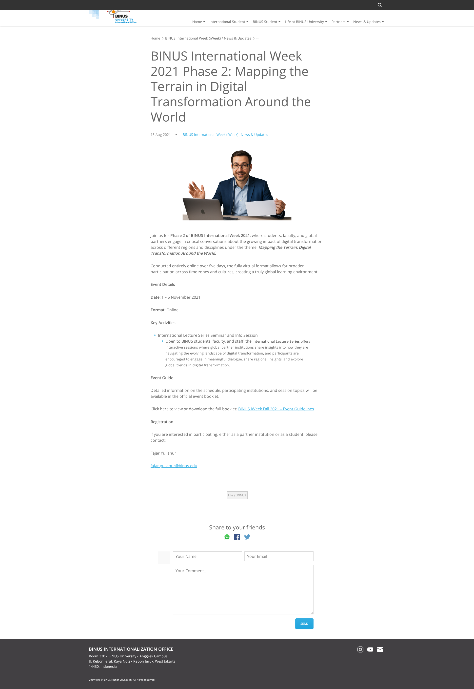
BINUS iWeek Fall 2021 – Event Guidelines (276, 409)
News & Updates (367, 21)
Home (197, 21)
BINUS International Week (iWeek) (193, 38)
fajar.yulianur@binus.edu (174, 465)
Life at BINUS (237, 495)
